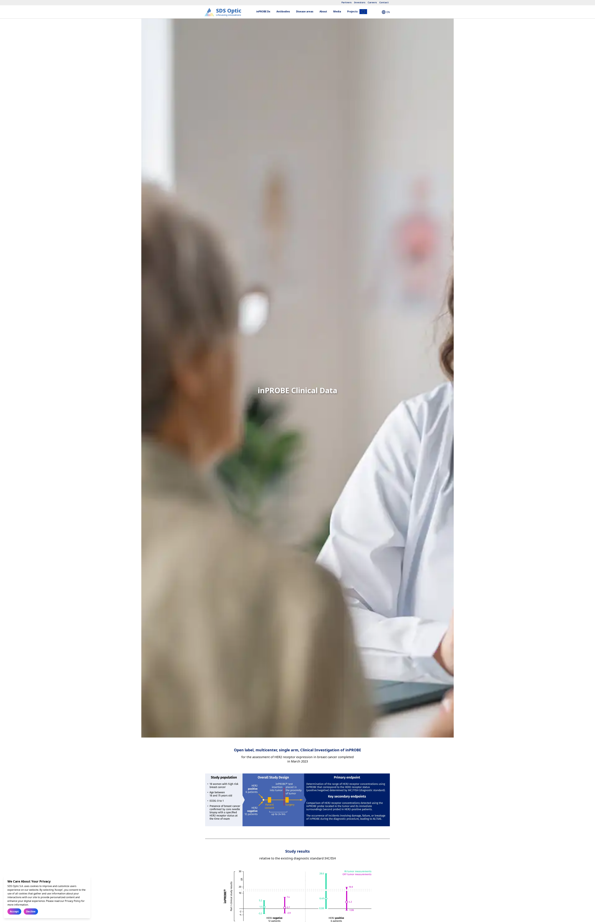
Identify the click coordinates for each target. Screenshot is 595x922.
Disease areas (304, 11)
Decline (30, 911)
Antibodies (283, 11)
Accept (14, 911)
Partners (347, 2)
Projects (352, 11)
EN (388, 12)
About (323, 11)
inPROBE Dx (263, 11)
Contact (384, 2)
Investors (359, 2)
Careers (372, 2)
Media (337, 11)
